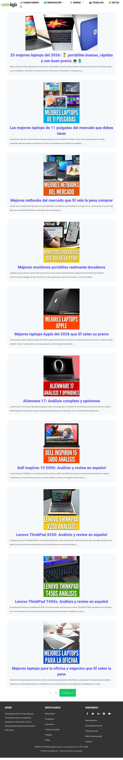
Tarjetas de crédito (52, 729)
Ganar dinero (50, 713)
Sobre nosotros (91, 720)
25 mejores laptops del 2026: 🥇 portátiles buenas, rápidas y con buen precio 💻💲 (61, 58)
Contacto (88, 741)
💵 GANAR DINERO (29, 2)
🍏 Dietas (113, 2)
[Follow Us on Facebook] (87, 714)
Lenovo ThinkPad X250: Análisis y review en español (61, 535)
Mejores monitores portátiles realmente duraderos (61, 267)
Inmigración (49, 719)
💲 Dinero (75, 2)
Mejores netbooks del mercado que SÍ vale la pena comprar (61, 200)
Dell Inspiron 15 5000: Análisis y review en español (61, 468)
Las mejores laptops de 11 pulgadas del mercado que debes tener (61, 130)
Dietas (47, 740)
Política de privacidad (93, 736)
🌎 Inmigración (52, 2)
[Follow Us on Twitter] (93, 714)
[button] (21, 7)
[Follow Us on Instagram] (104, 714)
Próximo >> (68, 692)
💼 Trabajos (96, 2)
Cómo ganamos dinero (93, 726)
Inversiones (49, 724)
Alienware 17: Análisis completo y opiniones (61, 401)
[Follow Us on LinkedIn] (98, 714)
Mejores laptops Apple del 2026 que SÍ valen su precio (61, 334)
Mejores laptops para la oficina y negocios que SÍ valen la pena (61, 671)
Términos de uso (91, 731)
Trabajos (48, 735)
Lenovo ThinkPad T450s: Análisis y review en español (61, 601)
